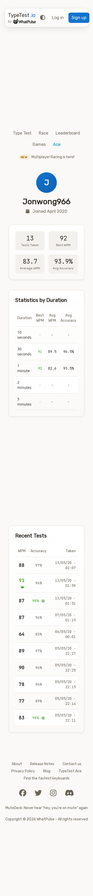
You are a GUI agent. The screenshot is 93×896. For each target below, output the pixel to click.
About (17, 764)
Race (43, 133)
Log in (58, 17)
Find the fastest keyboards (46, 778)
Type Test (22, 133)
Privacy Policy (23, 771)
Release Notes (42, 764)
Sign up (79, 17)
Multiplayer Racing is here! (47, 157)
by (10, 21)
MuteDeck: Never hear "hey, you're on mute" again (46, 808)
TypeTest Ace (70, 771)
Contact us (72, 764)
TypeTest (21, 15)
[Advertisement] (46, 77)
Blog (46, 771)
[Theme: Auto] (42, 18)
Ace (56, 144)
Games (39, 144)
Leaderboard (68, 133)
